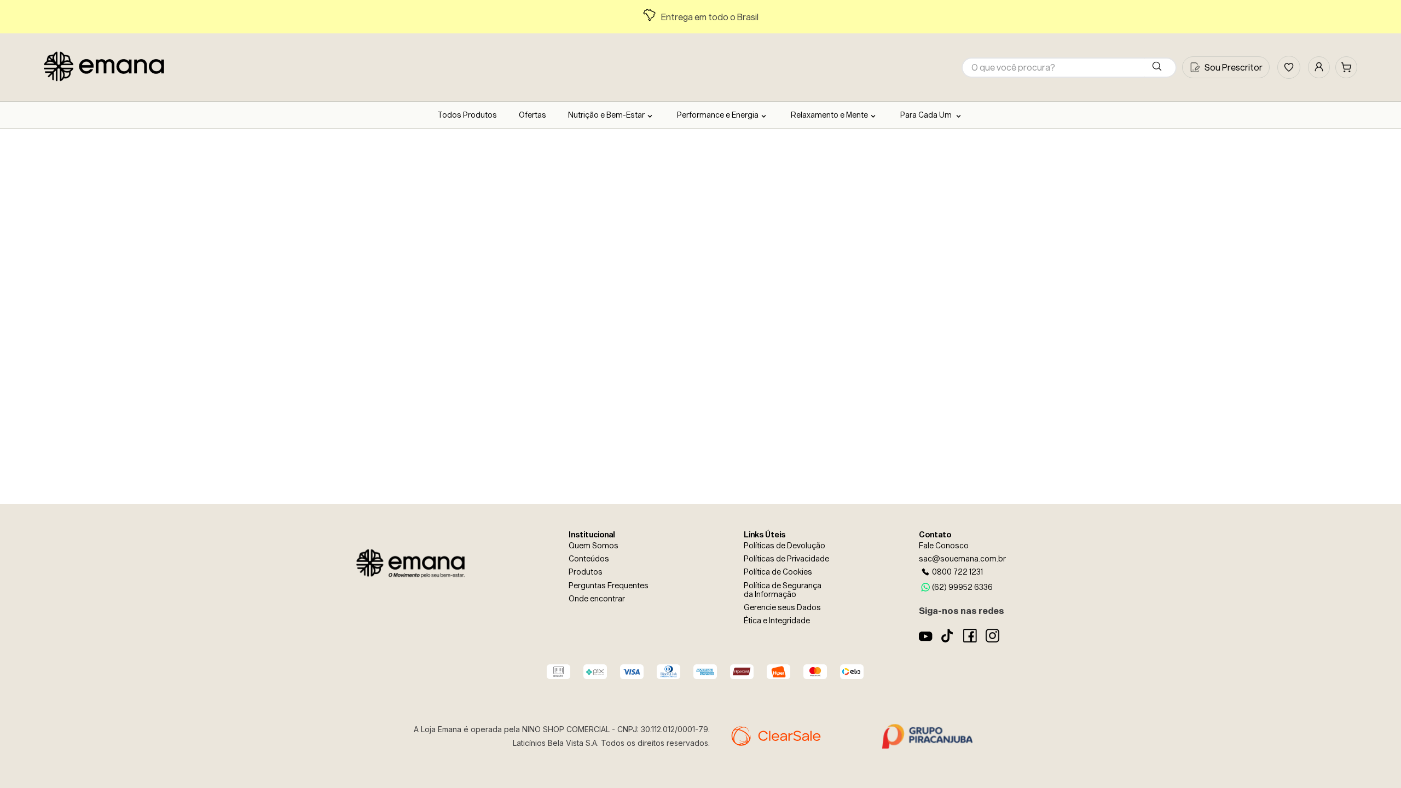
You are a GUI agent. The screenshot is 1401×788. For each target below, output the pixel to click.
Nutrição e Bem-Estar (606, 114)
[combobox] (1069, 67)
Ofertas (532, 114)
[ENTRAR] (1319, 67)
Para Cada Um (926, 114)
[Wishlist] (1288, 67)
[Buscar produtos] (1159, 68)
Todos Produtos (467, 114)
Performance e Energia (718, 114)
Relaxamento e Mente (829, 114)
